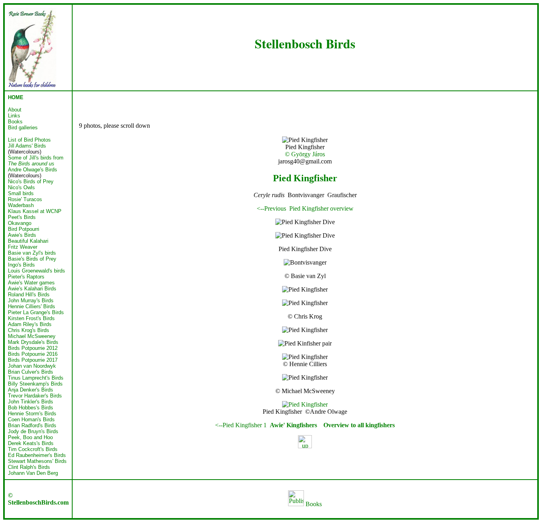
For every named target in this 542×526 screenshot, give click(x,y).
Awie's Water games (31, 283)
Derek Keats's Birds (31, 443)
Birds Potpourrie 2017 (33, 360)
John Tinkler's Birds (30, 402)
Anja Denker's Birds (30, 390)
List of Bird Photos (29, 140)
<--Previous (271, 208)
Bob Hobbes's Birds (30, 408)
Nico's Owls (21, 187)
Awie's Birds (22, 235)
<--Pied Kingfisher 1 (241, 425)
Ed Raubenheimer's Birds (37, 455)
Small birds (21, 193)
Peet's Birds (22, 217)
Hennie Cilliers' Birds (31, 306)
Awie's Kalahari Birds (32, 289)
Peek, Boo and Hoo (30, 437)
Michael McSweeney (32, 336)
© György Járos (305, 154)
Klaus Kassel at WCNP (35, 211)
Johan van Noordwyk (32, 366)
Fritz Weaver (22, 247)
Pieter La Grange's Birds (36, 312)
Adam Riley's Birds (30, 324)
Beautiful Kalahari (28, 241)
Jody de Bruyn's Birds (33, 431)
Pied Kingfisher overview (321, 208)
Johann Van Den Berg (33, 473)
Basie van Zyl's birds (32, 253)
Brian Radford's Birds (32, 425)
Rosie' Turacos (25, 199)
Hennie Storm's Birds (32, 414)
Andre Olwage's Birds (32, 170)
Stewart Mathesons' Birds (37, 461)
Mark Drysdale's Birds (33, 342)
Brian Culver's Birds (30, 372)
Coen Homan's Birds (31, 419)
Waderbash (21, 205)
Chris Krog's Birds (28, 330)
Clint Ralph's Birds (29, 467)
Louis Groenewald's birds (36, 271)
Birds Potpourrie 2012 (33, 348)
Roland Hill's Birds (29, 295)
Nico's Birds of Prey (31, 181)
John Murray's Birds (31, 300)
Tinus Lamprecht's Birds (35, 378)
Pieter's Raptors (26, 277)
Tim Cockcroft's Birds (33, 449)
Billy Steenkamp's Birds (35, 384)
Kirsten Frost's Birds (31, 318)
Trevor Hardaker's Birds (35, 396)
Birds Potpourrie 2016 (33, 354)
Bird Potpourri (23, 229)
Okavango (19, 223)
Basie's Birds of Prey (32, 259)
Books (313, 504)
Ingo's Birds (21, 265)
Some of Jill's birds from (35, 161)
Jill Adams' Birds (27, 146)
